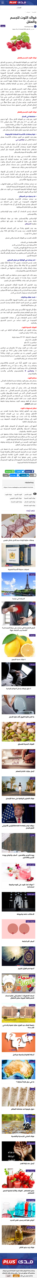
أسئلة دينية (31, 1035)
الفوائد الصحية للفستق (26, 744)
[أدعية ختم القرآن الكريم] (18, 956)
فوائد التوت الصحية (29, 498)
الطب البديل (31, 724)
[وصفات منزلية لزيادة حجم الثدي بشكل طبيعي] (18, 526)
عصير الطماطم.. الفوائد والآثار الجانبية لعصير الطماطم (18, 1191)
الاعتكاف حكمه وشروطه (25, 914)
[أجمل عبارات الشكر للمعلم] (18, 759)
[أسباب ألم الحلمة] (18, 929)
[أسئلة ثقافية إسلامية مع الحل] (18, 1042)
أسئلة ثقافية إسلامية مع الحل (23, 1054)
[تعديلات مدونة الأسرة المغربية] (18, 555)
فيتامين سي (20, 139)
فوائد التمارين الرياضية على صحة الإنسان (20, 798)
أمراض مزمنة (30, 1200)
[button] (29, 471)
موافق (16, 1275)
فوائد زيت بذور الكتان (26, 1247)
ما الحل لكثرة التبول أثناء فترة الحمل (21, 716)
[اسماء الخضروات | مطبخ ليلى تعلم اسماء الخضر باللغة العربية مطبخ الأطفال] (18, 983)
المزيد (8, 1275)
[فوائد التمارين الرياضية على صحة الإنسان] (18, 786)
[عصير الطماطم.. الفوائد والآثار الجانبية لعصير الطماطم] (18, 1178)
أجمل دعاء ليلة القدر (27, 1163)
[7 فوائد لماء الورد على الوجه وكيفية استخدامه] (18, 872)
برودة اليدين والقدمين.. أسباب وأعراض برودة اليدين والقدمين (18, 856)
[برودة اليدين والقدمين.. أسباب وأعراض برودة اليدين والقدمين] (18, 843)
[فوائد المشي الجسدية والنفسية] (18, 1124)
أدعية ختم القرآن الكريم (26, 968)
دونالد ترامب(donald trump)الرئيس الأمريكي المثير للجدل (18, 826)
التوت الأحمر (28, 494)
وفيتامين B (29, 370)
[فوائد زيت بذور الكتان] (18, 1235)
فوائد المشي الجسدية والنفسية (22, 1136)
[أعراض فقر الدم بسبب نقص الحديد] (18, 1208)
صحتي (32, 778)
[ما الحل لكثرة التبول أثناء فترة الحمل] (18, 704)
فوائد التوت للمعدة (16, 501)
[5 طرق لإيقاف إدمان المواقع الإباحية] (18, 674)
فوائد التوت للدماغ (30, 501)
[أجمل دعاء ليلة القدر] (18, 1151)
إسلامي (32, 948)
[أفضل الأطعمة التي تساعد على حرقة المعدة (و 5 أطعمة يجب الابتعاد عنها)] (18, 613)
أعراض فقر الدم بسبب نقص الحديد (22, 1220)
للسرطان (28, 223)
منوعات (3, 26)
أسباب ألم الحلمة (28, 941)
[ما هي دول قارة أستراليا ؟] (18, 1069)
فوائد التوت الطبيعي (16, 498)
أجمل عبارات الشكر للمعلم (25, 771)
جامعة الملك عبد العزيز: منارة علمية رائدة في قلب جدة (18, 1026)
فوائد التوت (8, 494)
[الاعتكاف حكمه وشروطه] (18, 902)
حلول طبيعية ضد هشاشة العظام (22, 1109)
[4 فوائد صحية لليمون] (18, 645)
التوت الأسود (18, 494)
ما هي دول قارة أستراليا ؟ (25, 1081)
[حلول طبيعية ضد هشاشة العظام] (18, 1096)
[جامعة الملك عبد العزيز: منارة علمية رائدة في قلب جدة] (18, 1013)
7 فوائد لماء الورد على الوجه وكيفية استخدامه (21, 885)
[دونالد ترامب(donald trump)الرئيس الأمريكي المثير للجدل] (18, 813)
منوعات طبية (30, 921)
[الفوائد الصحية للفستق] (18, 731)
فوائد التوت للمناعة (29, 505)
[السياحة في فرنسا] (18, 584)
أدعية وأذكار (31, 1143)
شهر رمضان (31, 894)
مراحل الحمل (30, 697)
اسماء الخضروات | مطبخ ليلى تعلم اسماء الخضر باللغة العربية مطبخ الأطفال (19, 996)
